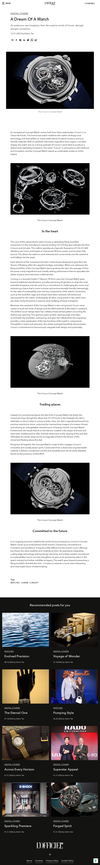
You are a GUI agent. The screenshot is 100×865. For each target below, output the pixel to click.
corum (24, 583)
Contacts (39, 861)
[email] (12, 40)
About (29, 861)
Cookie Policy (67, 861)
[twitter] (28, 40)
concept (34, 583)
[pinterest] (20, 40)
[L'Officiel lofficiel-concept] (50, 3)
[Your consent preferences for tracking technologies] (95, 860)
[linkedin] (24, 40)
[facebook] (16, 40)
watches (15, 583)
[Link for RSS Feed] (50, 855)
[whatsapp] (32, 40)
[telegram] (36, 40)
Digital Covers (19, 13)
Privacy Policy (52, 861)
